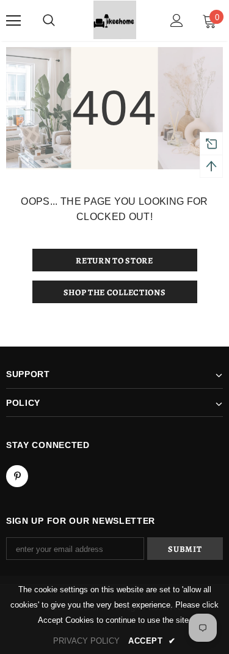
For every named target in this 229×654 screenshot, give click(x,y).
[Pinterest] (17, 476)
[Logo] (114, 20)
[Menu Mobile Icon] (13, 20)
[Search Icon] (49, 21)
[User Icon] (176, 20)
